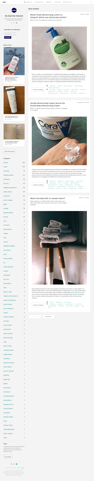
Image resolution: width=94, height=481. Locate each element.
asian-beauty (7, 283)
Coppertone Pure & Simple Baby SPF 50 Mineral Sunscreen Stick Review (11, 79)
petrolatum (77, 184)
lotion (5, 254)
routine (6, 312)
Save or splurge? (68, 85)
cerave (59, 182)
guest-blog (7, 379)
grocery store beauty (53, 87)
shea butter (61, 305)
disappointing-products (10, 187)
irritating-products (9, 396)
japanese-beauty (8, 212)
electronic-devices (9, 362)
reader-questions (8, 266)
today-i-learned (8, 433)
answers (6, 271)
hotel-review (7, 387)
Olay (83, 305)
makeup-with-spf (8, 404)
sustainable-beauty (9, 429)
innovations (7, 392)
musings (6, 208)
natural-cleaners (8, 408)
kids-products (7, 400)
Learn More (8, 456)
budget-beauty (8, 354)
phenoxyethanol (52, 305)
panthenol (60, 91)
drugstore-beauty (9, 175)
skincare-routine (8, 425)
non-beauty (7, 412)
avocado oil (82, 93)
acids (5, 342)
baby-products (8, 229)
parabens (81, 188)
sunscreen (6, 171)
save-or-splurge (8, 200)
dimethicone (53, 182)
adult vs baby (79, 181)
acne (5, 221)
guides (5, 383)
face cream (52, 89)
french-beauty (8, 367)
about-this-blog (8, 337)
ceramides (65, 182)
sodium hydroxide (61, 186)
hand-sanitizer (8, 325)
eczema (61, 184)
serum (5, 421)
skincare (60, 85)
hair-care (6, 183)
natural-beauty (8, 304)
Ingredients (40, 2)
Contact (58, 2)
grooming (6, 375)
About (50, 2)
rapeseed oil (74, 91)
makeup (6, 233)
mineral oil (58, 188)
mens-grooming (8, 258)
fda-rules (6, 321)
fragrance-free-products (11, 296)
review (5, 166)
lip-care (6, 216)
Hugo (23, 467)
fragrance (77, 305)
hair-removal (7, 250)
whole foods (66, 89)
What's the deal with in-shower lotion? (47, 198)
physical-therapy (8, 417)
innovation (58, 302)
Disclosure (68, 2)
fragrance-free (52, 91)
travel (5, 437)
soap (5, 237)
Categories (28, 2)
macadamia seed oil (53, 93)
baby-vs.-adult (8, 292)
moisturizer (83, 89)
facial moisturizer (52, 184)
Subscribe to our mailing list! (12, 29)
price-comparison (8, 308)
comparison (53, 85)
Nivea (49, 307)
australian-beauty (9, 350)
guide (5, 204)
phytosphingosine (75, 182)
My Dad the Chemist (14, 16)
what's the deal (67, 302)
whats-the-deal (8, 333)
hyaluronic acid (69, 184)
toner (5, 287)
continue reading (38, 89)
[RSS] (11, 22)
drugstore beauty (78, 85)
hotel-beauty (7, 329)
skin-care (6, 279)
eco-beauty (7, 358)
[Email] (16, 22)
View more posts (9, 151)
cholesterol (80, 186)
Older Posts (48, 316)
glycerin (67, 91)
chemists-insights (9, 317)
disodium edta (73, 188)
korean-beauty (8, 191)
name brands (75, 89)
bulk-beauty (7, 275)
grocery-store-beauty (10, 300)
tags (4, 2)
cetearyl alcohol (64, 93)
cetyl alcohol (73, 93)
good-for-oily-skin (9, 371)
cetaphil (59, 89)
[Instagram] (14, 22)
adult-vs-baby (8, 346)
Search (91, 2)
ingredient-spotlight (9, 246)
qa (4, 262)
